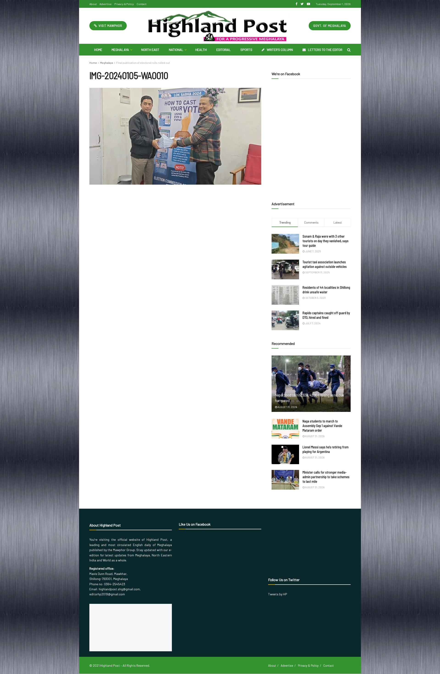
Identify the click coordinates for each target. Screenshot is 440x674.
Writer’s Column (280, 50)
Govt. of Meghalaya (329, 26)
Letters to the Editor (325, 50)
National (176, 50)
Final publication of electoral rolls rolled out (143, 62)
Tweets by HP (277, 594)
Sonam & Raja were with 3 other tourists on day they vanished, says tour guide (325, 240)
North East (150, 50)
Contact (141, 4)
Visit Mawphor (110, 26)
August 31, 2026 (287, 406)
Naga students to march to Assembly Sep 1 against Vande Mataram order (322, 425)
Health (201, 50)
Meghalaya (120, 50)
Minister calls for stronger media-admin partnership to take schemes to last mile (325, 476)
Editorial (223, 50)
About (93, 4)
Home (98, 50)
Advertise (105, 4)
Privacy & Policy (124, 4)
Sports (246, 50)
